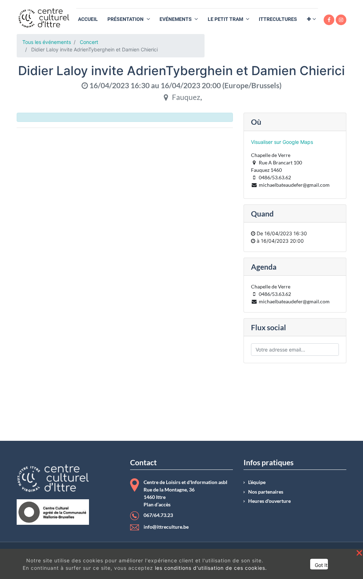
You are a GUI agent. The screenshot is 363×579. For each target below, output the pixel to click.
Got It (321, 565)
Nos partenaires (265, 492)
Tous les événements (46, 42)
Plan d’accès (157, 504)
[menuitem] (88, 19)
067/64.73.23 (158, 515)
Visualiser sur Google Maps (282, 142)
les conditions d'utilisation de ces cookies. (211, 568)
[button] (311, 19)
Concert (89, 42)
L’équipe (257, 482)
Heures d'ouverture (269, 501)
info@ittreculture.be (166, 527)
